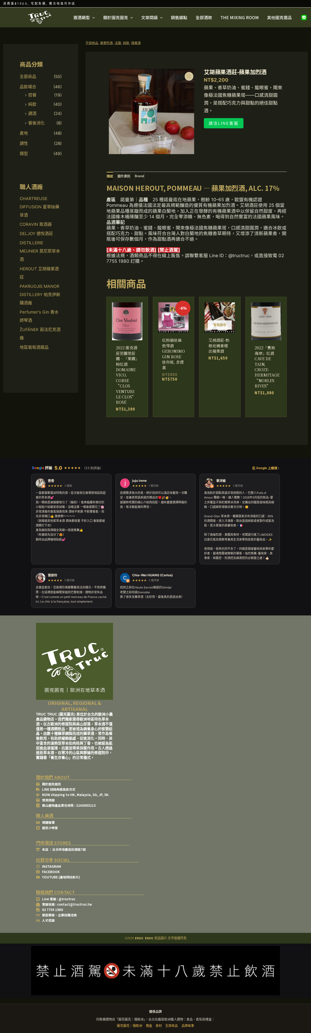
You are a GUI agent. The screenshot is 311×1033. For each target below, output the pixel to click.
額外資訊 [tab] (124, 176)
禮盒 (149, 1025)
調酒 (32, 113)
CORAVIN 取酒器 (36, 224)
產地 (24, 133)
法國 (118, 43)
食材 (159, 1025)
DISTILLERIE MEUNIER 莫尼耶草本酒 (40, 251)
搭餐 (32, 95)
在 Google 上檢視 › (265, 468)
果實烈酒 (106, 43)
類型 (24, 153)
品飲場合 (28, 86)
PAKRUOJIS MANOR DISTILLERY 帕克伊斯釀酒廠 (40, 294)
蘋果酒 (136, 43)
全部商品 (28, 76)
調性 (24, 143)
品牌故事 (187, 1025)
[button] (92, 17)
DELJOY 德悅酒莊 (36, 233)
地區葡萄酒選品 (34, 347)
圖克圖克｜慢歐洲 (129, 1025)
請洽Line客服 (224, 123)
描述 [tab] (110, 176)
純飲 (32, 104)
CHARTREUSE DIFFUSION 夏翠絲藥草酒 (39, 207)
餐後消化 (36, 123)
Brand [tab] (139, 176)
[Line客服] (304, 17)
